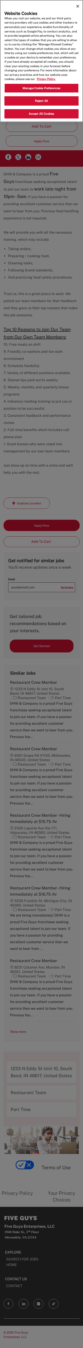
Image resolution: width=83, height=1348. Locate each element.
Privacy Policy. (46, 79)
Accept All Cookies (41, 113)
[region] (41, 61)
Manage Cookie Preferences (41, 88)
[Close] (78, 6)
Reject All (41, 100)
